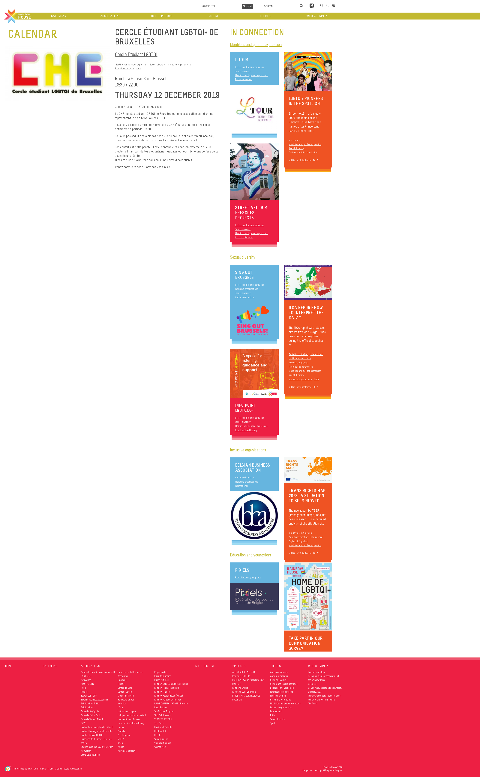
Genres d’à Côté (125, 687)
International (295, 140)
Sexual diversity (158, 64)
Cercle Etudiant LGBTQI (136, 54)
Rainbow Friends (162, 691)
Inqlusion (122, 703)
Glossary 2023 (315, 691)
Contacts (312, 683)
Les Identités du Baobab (129, 719)
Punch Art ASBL (162, 680)
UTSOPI (157, 735)
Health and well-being (300, 358)
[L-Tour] (254, 109)
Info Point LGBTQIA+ (241, 676)
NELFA (121, 739)
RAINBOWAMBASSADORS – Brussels (171, 703)
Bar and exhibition (316, 672)
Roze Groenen (161, 707)
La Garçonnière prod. (127, 711)
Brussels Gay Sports (90, 711)
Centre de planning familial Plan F (97, 727)
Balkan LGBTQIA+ (89, 695)
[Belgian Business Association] (254, 515)
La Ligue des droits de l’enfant (132, 715)
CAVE (83, 723)
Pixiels (242, 570)
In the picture (161, 16)
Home (8, 666)
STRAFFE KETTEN (163, 719)
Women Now (160, 746)
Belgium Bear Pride (90, 703)
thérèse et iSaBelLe (163, 727)
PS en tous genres (162, 676)
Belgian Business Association (252, 467)
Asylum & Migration (298, 362)
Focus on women (243, 79)
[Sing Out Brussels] (254, 321)
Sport (272, 723)
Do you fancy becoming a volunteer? (325, 687)
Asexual (84, 691)
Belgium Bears (87, 707)
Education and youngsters (128, 68)
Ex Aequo (122, 680)
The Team (312, 703)
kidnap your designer (333, 770)
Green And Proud (126, 695)
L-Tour (241, 59)
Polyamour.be (160, 672)
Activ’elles (86, 680)
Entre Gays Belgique (90, 754)
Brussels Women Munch (92, 719)
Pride (317, 379)
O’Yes (120, 743)
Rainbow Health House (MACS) (168, 695)
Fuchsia (121, 683)
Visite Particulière (162, 743)
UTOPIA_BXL (160, 731)
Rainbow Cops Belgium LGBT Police (171, 683)
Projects (213, 16)
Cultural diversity (244, 237)
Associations (110, 16)
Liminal (121, 727)
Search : (269, 6)
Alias (83, 687)
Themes (265, 16)
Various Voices (161, 739)
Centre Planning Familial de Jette (96, 731)
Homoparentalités (126, 699)
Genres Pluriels (125, 691)
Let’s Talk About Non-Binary (131, 723)
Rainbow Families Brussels (166, 687)
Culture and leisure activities (249, 67)
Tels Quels (159, 723)
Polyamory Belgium (127, 750)
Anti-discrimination (245, 297)
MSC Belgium (124, 735)
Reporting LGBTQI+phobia (244, 691)
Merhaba (121, 731)
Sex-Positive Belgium (164, 711)
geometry (310, 770)
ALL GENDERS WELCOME (244, 672)
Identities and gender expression (131, 64)
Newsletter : (209, 6)
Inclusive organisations (179, 64)
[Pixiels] (254, 596)
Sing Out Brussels (244, 275)
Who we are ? (316, 16)
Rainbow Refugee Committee (168, 699)
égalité (84, 743)
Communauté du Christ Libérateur (96, 739)
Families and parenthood (301, 366)
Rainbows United (240, 687)
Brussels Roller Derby (91, 715)
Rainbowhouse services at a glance (324, 695)
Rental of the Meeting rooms (321, 699)
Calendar (58, 16)
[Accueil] (17, 16)
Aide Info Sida (87, 683)
